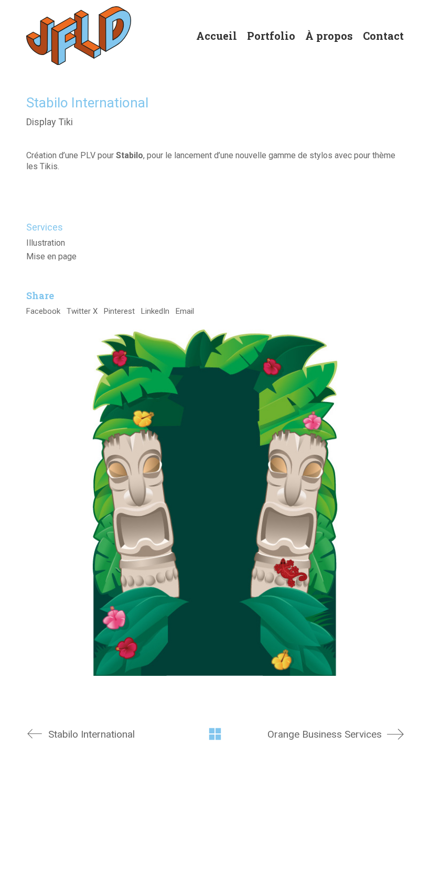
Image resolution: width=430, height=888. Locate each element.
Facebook (43, 311)
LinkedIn (155, 311)
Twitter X (82, 311)
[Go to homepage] (78, 35)
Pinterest (119, 311)
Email (185, 311)
